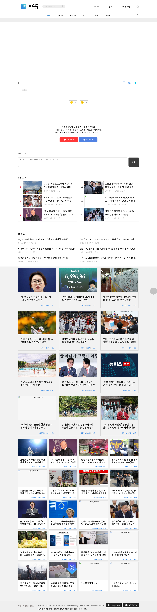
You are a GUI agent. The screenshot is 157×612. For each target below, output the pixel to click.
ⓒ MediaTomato (97, 605)
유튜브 (108, 15)
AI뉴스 (49, 15)
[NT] (23, 6)
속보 (96, 15)
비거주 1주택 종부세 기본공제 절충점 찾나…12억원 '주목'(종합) (46, 248)
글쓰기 (111, 6)
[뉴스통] (33, 6)
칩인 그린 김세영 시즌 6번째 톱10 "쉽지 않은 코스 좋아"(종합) (107, 248)
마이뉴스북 (125, 6)
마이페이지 (97, 6)
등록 (133, 162)
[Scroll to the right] (137, 15)
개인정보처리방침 (59, 605)
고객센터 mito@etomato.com (78, 605)
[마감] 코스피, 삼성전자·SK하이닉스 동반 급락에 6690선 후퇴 (107, 239)
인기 (84, 15)
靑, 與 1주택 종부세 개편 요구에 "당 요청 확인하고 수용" (43, 239)
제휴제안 (48, 605)
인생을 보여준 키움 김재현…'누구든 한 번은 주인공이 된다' (44, 257)
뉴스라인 (73, 15)
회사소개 (41, 605)
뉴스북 (61, 15)
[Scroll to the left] (19, 15)
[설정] (138, 6)
